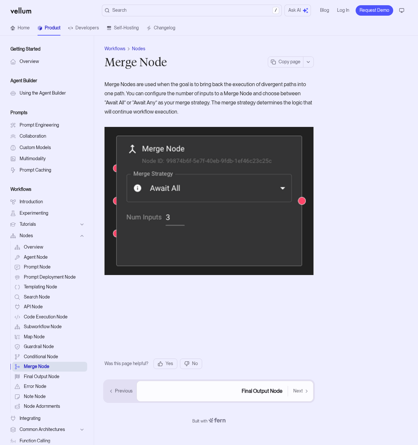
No (195, 363)
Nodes (138, 48)
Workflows (114, 48)
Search (194, 10)
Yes (169, 363)
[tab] (20, 28)
